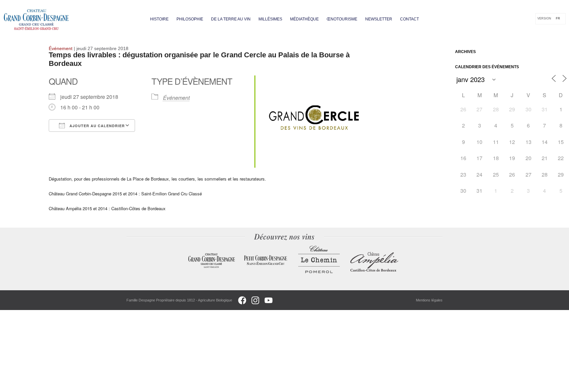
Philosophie (189, 19)
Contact (409, 19)
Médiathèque (304, 19)
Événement (176, 97)
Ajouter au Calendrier (96, 125)
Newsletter (378, 19)
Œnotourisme (342, 19)
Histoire (159, 19)
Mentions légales (429, 300)
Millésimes (270, 19)
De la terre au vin (231, 19)
